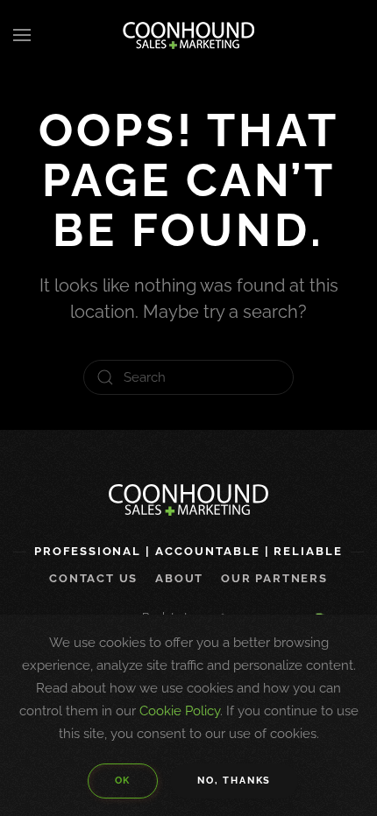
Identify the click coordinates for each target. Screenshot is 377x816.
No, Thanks (234, 780)
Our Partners (274, 578)
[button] (22, 35)
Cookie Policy (179, 711)
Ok (123, 780)
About (179, 578)
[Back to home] (188, 35)
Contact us (93, 578)
